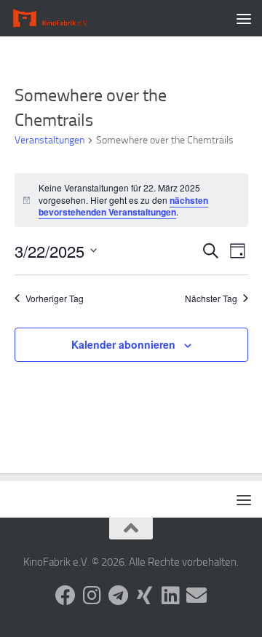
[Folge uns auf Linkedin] (170, 595)
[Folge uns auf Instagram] (92, 595)
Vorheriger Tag (54, 298)
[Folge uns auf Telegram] (118, 595)
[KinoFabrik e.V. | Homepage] (65, 18)
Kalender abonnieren (123, 344)
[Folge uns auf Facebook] (65, 595)
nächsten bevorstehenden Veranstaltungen (123, 206)
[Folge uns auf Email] (196, 595)
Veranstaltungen (49, 140)
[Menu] (244, 18)
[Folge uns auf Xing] (144, 595)
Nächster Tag (211, 298)
